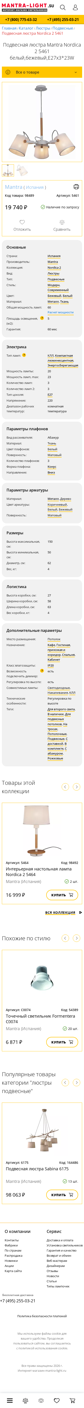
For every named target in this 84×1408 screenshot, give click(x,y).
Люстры (43, 28)
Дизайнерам (56, 1266)
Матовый (55, 455)
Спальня (68, 655)
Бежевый (54, 296)
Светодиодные (59, 688)
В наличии (56, 714)
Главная (9, 28)
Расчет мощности (61, 312)
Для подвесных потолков (59, 719)
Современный (58, 290)
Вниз (51, 472)
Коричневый (57, 504)
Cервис (54, 1231)
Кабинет (54, 659)
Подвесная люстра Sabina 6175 (37, 1168)
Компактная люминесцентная (60, 357)
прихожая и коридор (56, 652)
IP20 (51, 665)
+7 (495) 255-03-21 (63, 19)
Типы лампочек (58, 1286)
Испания (35, 187)
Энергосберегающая (63, 365)
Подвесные (62, 28)
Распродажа (13, 1255)
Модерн (54, 285)
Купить (58, 895)
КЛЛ (51, 355)
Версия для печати (76, 187)
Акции (9, 1266)
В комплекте (57, 746)
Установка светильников (65, 1245)
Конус (52, 466)
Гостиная (63, 645)
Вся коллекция (60, 912)
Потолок (54, 639)
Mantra (13, 186)
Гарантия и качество (62, 1250)
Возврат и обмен (59, 1255)
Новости (53, 1276)
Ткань (64, 301)
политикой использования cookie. (43, 1348)
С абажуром (57, 750)
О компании (18, 1231)
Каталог (26, 28)
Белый (68, 296)
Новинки (11, 1261)
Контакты (12, 1240)
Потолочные (57, 734)
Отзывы (52, 1271)
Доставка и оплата (60, 1240)
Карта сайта (13, 1271)
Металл (53, 301)
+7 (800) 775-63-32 (21, 19)
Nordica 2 (54, 267)
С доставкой (58, 741)
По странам (13, 1250)
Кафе (51, 645)
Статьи (52, 1281)
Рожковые (55, 758)
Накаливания (58, 692)
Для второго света (61, 709)
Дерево (65, 499)
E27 (50, 395)
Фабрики (11, 1245)
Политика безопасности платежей (42, 1316)
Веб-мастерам (57, 1261)
